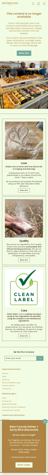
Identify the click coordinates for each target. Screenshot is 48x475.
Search (5, 373)
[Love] (24, 141)
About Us (6, 379)
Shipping (5, 419)
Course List (6, 401)
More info (24, 53)
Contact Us (6, 389)
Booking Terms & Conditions (14, 407)
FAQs (4, 376)
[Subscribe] (40, 358)
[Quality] (24, 218)
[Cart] (38, 3)
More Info (24, 260)
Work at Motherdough (11, 382)
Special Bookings (9, 404)
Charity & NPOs (8, 385)
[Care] (24, 288)
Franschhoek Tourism (11, 410)
